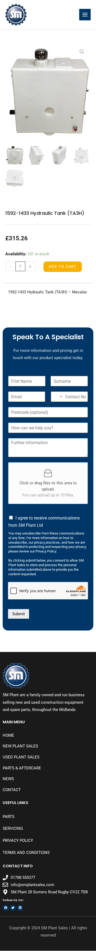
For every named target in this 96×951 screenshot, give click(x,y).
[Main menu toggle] (85, 14)
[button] (82, 52)
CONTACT (12, 789)
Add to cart (63, 266)
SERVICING (13, 828)
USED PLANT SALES (21, 757)
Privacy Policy (18, 840)
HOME (8, 735)
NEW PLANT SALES (20, 746)
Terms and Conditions (26, 852)
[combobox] (57, 396)
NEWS (8, 778)
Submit (18, 613)
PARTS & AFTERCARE (22, 768)
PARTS (8, 816)
